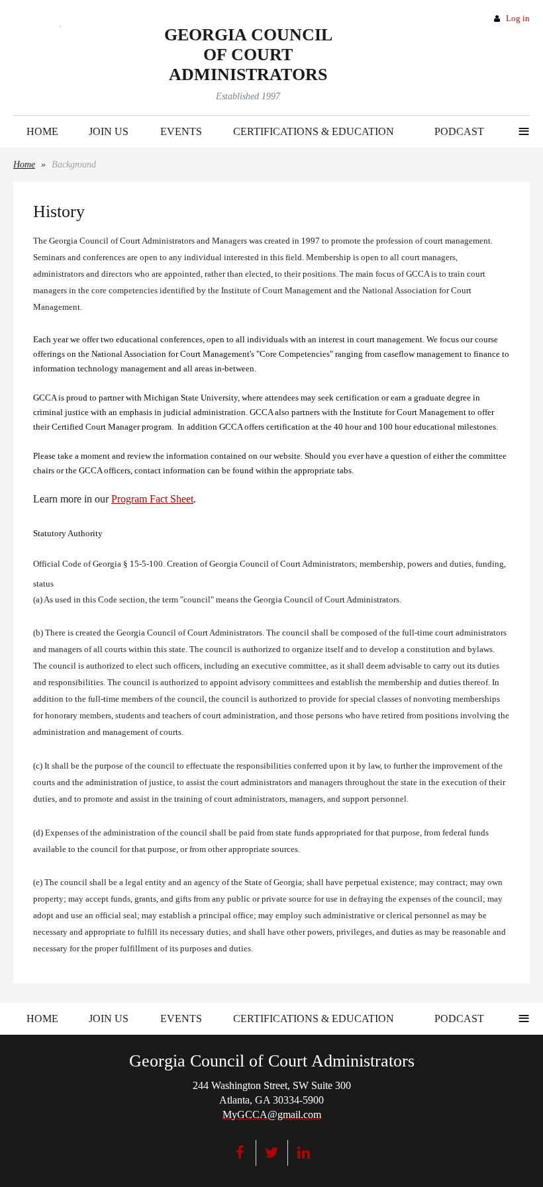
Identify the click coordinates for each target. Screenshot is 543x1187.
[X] (271, 1153)
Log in (518, 18)
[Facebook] (240, 1153)
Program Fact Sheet (152, 498)
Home (24, 164)
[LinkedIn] (303, 1153)
